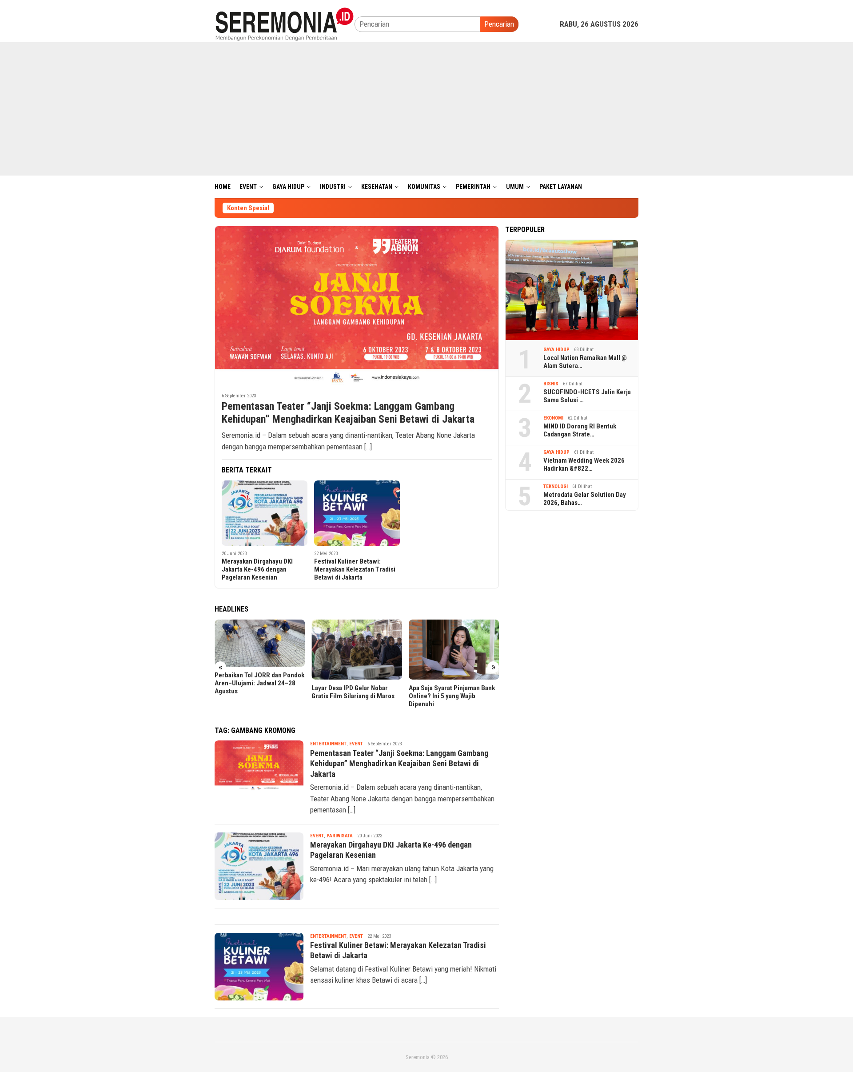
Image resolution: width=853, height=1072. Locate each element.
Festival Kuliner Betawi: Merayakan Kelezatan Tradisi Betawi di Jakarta (354, 569)
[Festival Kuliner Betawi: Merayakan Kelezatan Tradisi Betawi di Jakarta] (357, 513)
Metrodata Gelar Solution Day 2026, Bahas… (584, 499)
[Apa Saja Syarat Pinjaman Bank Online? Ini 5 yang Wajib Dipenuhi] (454, 650)
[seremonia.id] (285, 23)
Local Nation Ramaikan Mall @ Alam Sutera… (585, 362)
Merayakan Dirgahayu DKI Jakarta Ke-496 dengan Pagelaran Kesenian (257, 569)
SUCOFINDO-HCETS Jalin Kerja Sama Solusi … (587, 396)
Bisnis (550, 384)
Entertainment (328, 744)
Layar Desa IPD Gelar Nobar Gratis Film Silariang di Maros (353, 692)
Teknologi (555, 486)
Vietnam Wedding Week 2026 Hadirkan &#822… (584, 464)
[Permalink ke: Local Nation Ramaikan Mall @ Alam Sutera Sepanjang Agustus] (571, 290)
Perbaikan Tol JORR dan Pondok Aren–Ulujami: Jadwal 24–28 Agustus (259, 683)
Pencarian (499, 24)
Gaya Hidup (556, 349)
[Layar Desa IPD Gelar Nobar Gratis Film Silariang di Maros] (356, 650)
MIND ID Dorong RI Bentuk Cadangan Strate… (579, 430)
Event (356, 744)
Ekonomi (553, 418)
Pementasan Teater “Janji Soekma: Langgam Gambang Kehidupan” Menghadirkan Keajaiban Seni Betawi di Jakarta (348, 412)
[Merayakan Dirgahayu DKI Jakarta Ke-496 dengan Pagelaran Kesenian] (264, 513)
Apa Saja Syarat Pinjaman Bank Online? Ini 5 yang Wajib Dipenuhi (452, 696)
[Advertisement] (426, 109)
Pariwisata (340, 836)
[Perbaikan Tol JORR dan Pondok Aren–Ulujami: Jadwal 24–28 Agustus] (260, 643)
